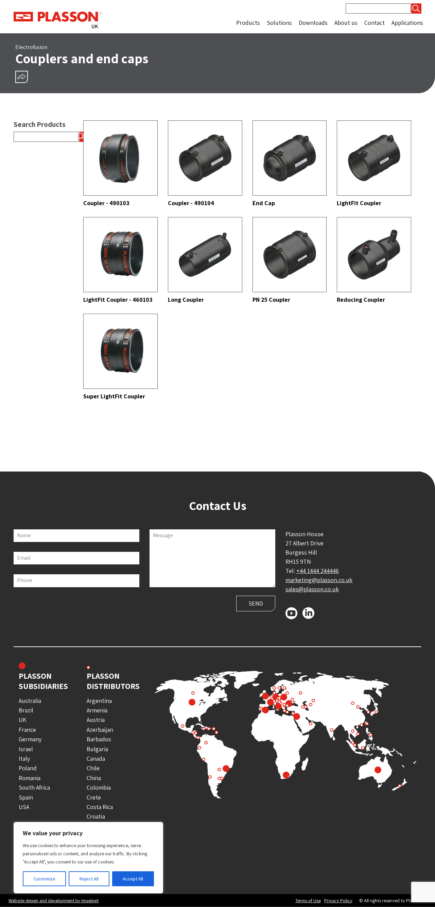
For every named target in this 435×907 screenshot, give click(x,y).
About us (346, 23)
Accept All (133, 879)
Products (248, 23)
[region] (88, 857)
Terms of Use (308, 900)
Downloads (313, 23)
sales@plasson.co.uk (312, 589)
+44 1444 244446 (317, 571)
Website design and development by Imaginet (53, 900)
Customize (44, 879)
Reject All (89, 879)
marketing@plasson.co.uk (318, 580)
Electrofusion (31, 47)
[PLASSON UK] (58, 19)
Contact (374, 23)
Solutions (279, 23)
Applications (407, 23)
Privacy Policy (338, 900)
